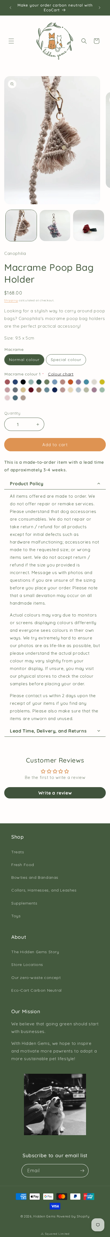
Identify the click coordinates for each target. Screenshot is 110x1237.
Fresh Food (22, 864)
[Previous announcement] (10, 7)
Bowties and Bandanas (34, 877)
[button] (11, 41)
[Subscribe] (82, 1170)
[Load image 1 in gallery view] (21, 225)
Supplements (24, 903)
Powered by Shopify (73, 1216)
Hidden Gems (44, 1216)
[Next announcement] (99, 7)
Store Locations (27, 964)
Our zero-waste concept (36, 977)
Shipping (11, 300)
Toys (16, 915)
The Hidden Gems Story (35, 951)
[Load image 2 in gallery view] (55, 225)
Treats (17, 851)
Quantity (12, 413)
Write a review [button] (55, 793)
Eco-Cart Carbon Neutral (36, 990)
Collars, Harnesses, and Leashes (44, 890)
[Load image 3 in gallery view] (88, 225)
